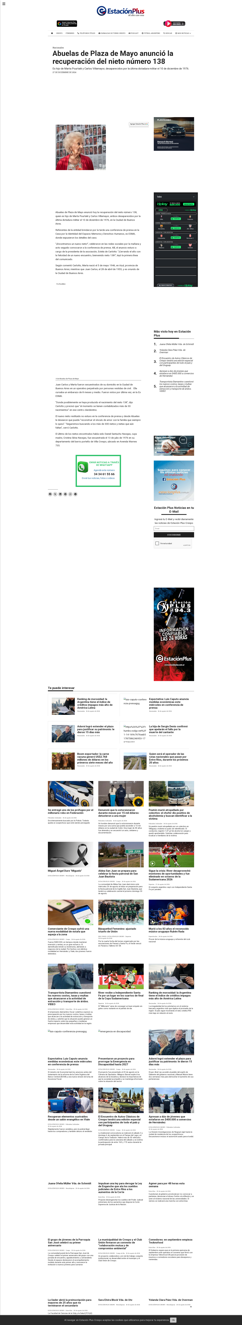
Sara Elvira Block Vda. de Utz (115, 1299)
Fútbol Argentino (152, 33)
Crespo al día (120, 1253)
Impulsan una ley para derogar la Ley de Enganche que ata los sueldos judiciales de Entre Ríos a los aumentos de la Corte (120, 1188)
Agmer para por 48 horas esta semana (167, 1185)
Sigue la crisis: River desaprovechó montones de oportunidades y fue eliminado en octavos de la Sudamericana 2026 (169, 875)
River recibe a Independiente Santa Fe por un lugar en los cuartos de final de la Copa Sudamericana (120, 995)
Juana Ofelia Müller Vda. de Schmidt (69, 1183)
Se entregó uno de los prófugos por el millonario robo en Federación (70, 811)
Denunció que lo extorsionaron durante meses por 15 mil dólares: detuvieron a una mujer (118, 812)
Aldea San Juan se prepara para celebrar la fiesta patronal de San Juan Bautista (118, 873)
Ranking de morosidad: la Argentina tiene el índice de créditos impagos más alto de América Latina (95, 703)
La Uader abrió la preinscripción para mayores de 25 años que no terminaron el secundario (69, 1302)
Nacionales (58, 47)
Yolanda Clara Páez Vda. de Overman (171, 1299)
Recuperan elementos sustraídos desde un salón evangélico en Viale (69, 1118)
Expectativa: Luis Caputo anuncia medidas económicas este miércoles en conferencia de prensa (169, 703)
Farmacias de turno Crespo (112, 33)
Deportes (151, 884)
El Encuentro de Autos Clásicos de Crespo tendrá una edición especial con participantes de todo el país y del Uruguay (119, 1121)
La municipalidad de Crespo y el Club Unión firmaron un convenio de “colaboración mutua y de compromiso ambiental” (120, 1244)
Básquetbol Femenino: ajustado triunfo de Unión (117, 930)
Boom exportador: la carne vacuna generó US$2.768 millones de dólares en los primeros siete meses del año (95, 758)
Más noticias (183, 33)
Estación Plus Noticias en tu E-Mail (174, 509)
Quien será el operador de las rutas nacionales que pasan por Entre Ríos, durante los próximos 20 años (168, 758)
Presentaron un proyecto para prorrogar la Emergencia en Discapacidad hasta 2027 (116, 1061)
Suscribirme (174, 535)
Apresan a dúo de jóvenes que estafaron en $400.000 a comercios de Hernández (170, 1119)
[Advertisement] (121, 94)
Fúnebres (70, 33)
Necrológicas (70, 875)
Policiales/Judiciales (54, 817)
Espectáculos (153, 936)
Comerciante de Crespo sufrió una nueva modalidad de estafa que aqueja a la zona (68, 931)
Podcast (134, 33)
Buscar (168, 33)
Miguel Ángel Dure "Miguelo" (65, 870)
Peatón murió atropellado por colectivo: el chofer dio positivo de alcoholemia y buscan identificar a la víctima (170, 814)
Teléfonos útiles (87, 33)
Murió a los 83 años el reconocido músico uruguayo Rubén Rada (169, 930)
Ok (173, 1320)
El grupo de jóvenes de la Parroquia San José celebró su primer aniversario (69, 1242)
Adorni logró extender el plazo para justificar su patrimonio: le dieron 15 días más (95, 729)
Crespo (59, 33)
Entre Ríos (69, 1009)
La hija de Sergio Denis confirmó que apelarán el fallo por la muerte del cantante (168, 729)
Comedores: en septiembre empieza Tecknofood (170, 1241)
